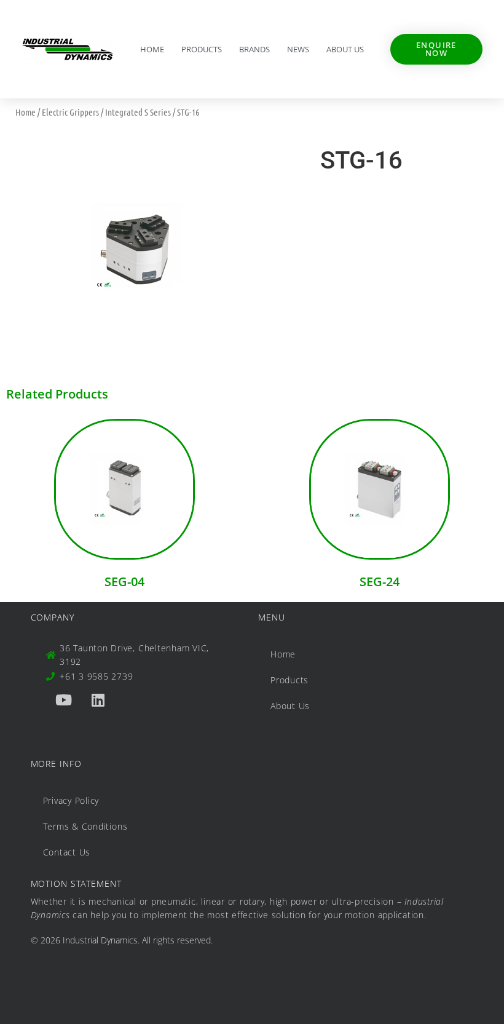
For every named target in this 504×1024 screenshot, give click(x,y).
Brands (254, 49)
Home (152, 49)
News (298, 49)
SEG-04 (124, 581)
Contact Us (67, 852)
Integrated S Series (138, 111)
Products (201, 49)
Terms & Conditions (85, 826)
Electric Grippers (70, 111)
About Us (345, 49)
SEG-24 (380, 581)
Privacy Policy (71, 800)
